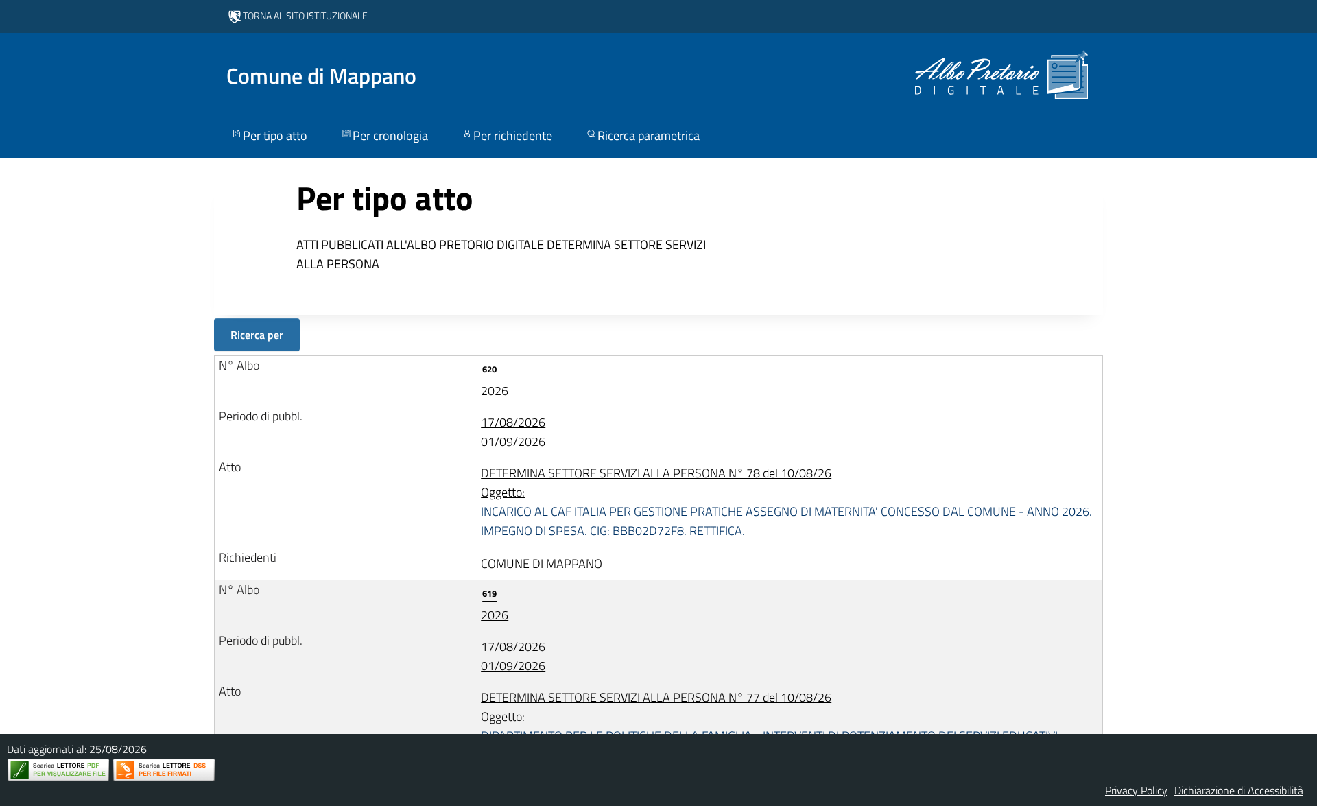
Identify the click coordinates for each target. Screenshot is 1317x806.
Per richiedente (512, 135)
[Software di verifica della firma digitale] (163, 770)
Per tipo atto (275, 135)
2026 (494, 381)
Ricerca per (256, 335)
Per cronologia (390, 135)
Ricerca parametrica (648, 135)
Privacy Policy (1136, 790)
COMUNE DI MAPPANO (541, 563)
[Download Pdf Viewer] (58, 770)
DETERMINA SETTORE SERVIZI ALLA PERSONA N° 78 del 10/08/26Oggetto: (786, 502)
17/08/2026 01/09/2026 (513, 432)
